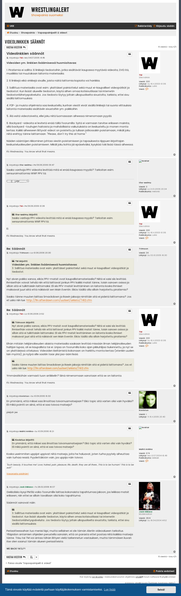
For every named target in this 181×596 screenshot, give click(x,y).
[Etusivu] (17, 13)
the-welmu (145, 183)
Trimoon (143, 249)
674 (148, 453)
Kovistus (143, 410)
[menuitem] (10, 26)
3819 (148, 518)
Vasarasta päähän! (18, 473)
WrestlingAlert (50, 9)
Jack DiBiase (145, 511)
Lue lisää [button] (109, 589)
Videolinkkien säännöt (25, 42)
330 (148, 81)
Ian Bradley (97, 576)
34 (147, 253)
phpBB (139, 576)
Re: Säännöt (16, 249)
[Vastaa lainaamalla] (129, 54)
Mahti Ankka (145, 449)
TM (140, 75)
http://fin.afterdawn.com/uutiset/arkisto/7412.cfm (59, 300)
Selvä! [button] (161, 589)
